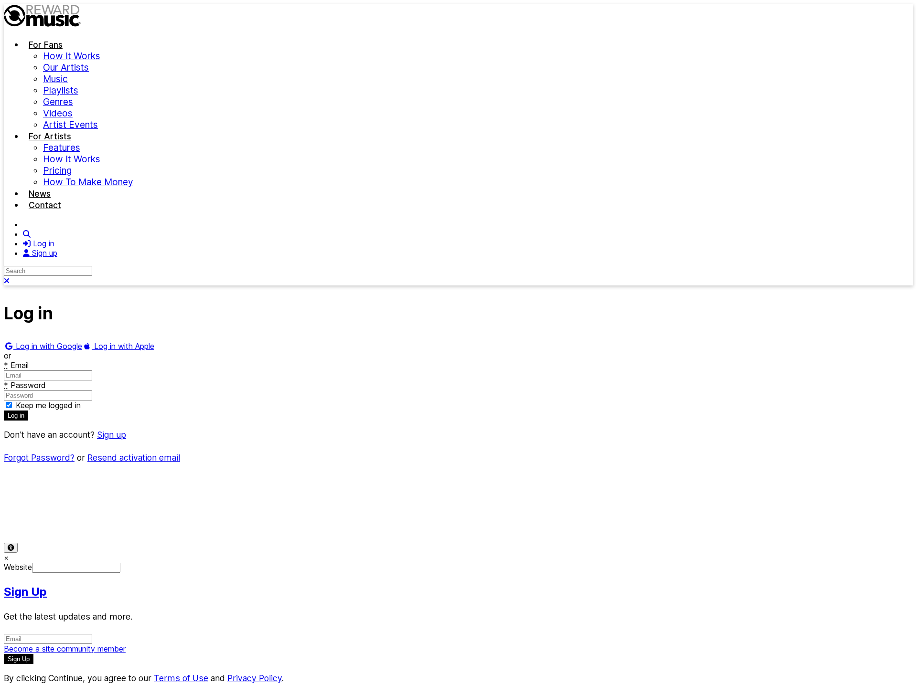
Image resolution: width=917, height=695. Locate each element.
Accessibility (139, 516)
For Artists (50, 136)
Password (25, 385)
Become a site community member (65, 648)
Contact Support (198, 516)
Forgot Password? (39, 458)
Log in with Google (47, 346)
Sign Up (25, 592)
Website (18, 567)
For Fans (46, 45)
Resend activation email (133, 458)
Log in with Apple (123, 346)
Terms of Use (28, 516)
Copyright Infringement (276, 516)
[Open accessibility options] (11, 548)
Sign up (111, 435)
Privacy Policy (85, 516)
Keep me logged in (47, 405)
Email (16, 365)
